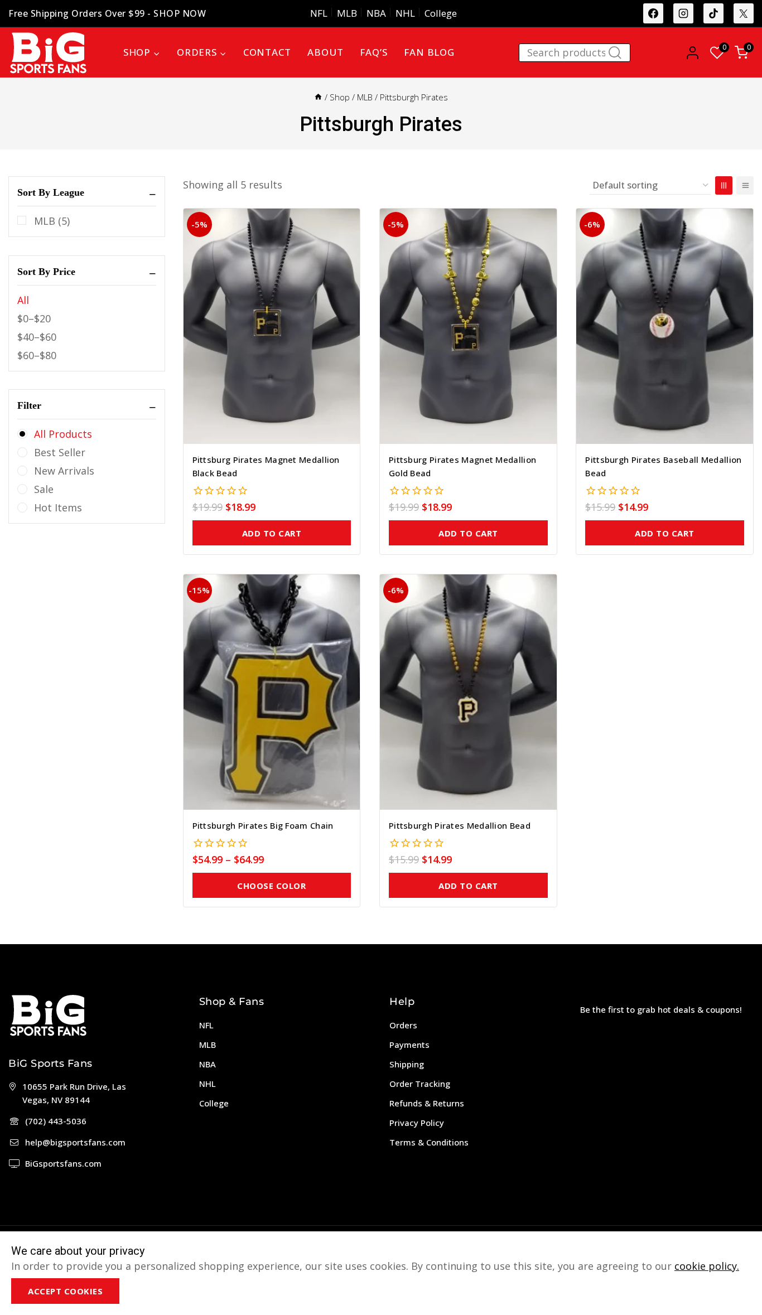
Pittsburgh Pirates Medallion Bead (459, 825)
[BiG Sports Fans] (48, 53)
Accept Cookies (65, 1291)
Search (618, 55)
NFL (318, 13)
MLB (347, 13)
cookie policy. (706, 1266)
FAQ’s (373, 52)
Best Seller (59, 452)
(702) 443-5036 (55, 1121)
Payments (409, 1044)
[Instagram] (683, 13)
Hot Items (58, 507)
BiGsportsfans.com (63, 1163)
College (441, 13)
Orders (403, 1025)
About (325, 52)
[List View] (745, 185)
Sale (44, 489)
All (23, 300)
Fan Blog (429, 52)
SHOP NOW (179, 13)
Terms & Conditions (429, 1142)
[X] (744, 13)
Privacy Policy (416, 1122)
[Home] (318, 97)
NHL (405, 13)
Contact (267, 52)
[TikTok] (713, 13)
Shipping (406, 1064)
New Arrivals (64, 470)
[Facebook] (653, 13)
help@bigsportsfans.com (75, 1142)
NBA (376, 13)
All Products (63, 434)
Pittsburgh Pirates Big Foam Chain (263, 825)
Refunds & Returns (426, 1103)
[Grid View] (723, 185)
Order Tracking (419, 1083)
